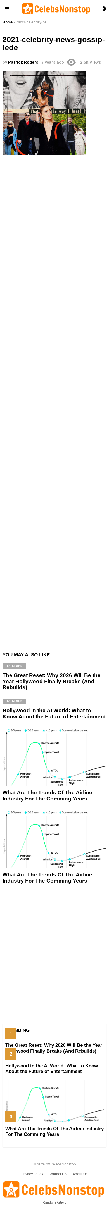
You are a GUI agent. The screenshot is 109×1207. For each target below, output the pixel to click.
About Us (80, 1174)
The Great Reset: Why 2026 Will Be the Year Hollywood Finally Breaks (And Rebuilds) (52, 681)
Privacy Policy (32, 1174)
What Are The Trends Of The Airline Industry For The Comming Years (47, 795)
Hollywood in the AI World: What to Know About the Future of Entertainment (54, 713)
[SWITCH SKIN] (104, 8)
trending (14, 666)
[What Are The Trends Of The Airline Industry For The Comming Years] (54, 757)
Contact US (58, 1174)
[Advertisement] (54, 400)
